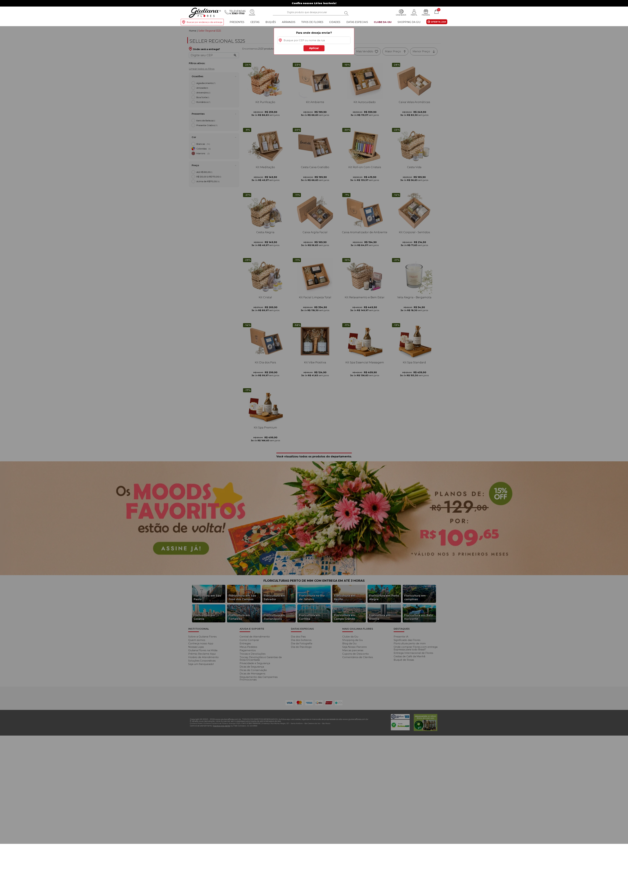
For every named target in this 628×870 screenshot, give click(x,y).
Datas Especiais (357, 22)
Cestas (255, 22)
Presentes (237, 22)
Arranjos (288, 22)
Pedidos (426, 15)
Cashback (401, 15)
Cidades (334, 22)
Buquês (270, 22)
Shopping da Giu (409, 22)
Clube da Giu (383, 22)
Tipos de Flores (312, 22)
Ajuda (252, 15)
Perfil (414, 15)
